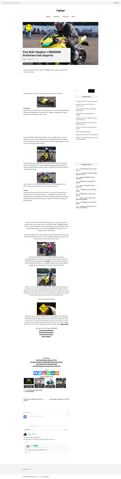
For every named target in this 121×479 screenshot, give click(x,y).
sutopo (77, 173)
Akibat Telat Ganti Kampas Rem (83, 131)
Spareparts (56, 16)
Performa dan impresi (46, 334)
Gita (25, 59)
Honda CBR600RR (30, 391)
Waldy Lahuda (31, 434)
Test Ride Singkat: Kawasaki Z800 (46, 364)
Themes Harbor (46, 476)
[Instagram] (44, 373)
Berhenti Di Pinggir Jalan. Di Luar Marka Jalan (87, 134)
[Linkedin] (53, 373)
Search (117, 2)
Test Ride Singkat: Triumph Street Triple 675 (46, 366)
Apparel (48, 16)
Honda (28, 390)
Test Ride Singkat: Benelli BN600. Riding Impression (46, 362)
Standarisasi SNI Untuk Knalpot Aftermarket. (86, 101)
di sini (47, 261)
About (73, 16)
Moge (37, 390)
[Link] (36, 426)
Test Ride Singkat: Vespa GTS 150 (46, 360)
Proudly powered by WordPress (29, 476)
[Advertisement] (46, 83)
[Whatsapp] (49, 373)
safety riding (64, 324)
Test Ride (40, 390)
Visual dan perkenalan (46, 330)
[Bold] (29, 426)
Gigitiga (60, 10)
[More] (57, 373)
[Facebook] (36, 373)
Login (68, 412)
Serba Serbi (65, 16)
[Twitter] (40, 373)
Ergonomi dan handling (46, 332)
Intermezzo (32, 390)
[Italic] (31, 426)
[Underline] (32, 426)
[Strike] (34, 426)
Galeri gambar (46, 336)
